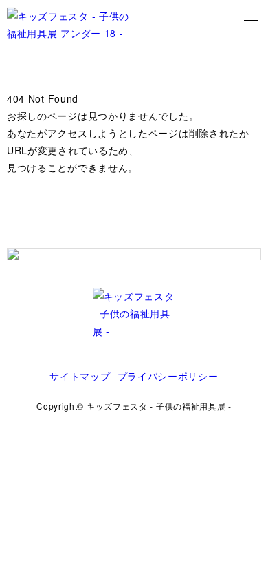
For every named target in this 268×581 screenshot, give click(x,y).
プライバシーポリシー (168, 376)
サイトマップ (79, 376)
